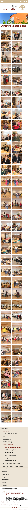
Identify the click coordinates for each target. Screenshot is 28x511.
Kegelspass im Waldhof (12, 458)
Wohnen (4, 471)
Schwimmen (9, 452)
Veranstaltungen (8, 444)
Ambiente (4, 469)
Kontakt (3, 485)
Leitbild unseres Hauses (10, 433)
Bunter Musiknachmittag (13, 447)
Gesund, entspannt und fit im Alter (13, 466)
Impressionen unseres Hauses (12, 463)
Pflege (3, 477)
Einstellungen (17, 503)
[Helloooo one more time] (14, 7)
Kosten (3, 482)
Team (4, 436)
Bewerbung (5, 474)
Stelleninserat (7, 439)
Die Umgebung (7, 442)
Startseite (4, 428)
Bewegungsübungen (11, 455)
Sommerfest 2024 (10, 460)
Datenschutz (9, 502)
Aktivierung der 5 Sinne (12, 450)
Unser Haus (5, 431)
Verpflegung (5, 479)
